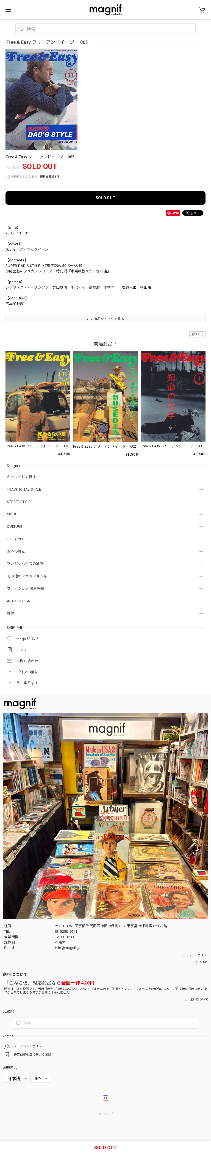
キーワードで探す (21, 477)
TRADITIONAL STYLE (24, 489)
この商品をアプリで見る (105, 319)
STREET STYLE (19, 502)
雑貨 (10, 613)
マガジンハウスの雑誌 (25, 564)
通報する (197, 334)
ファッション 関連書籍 (25, 588)
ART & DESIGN (19, 601)
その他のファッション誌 (27, 576)
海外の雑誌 (16, 551)
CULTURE (14, 526)
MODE (12, 514)
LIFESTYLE (15, 539)
